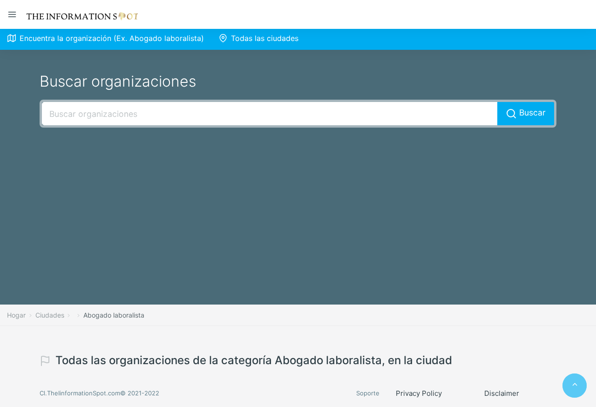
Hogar (16, 315)
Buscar (531, 112)
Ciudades (49, 315)
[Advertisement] (298, 202)
